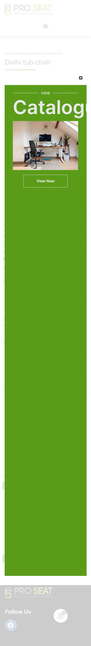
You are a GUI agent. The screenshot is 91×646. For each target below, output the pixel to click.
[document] (45, 323)
